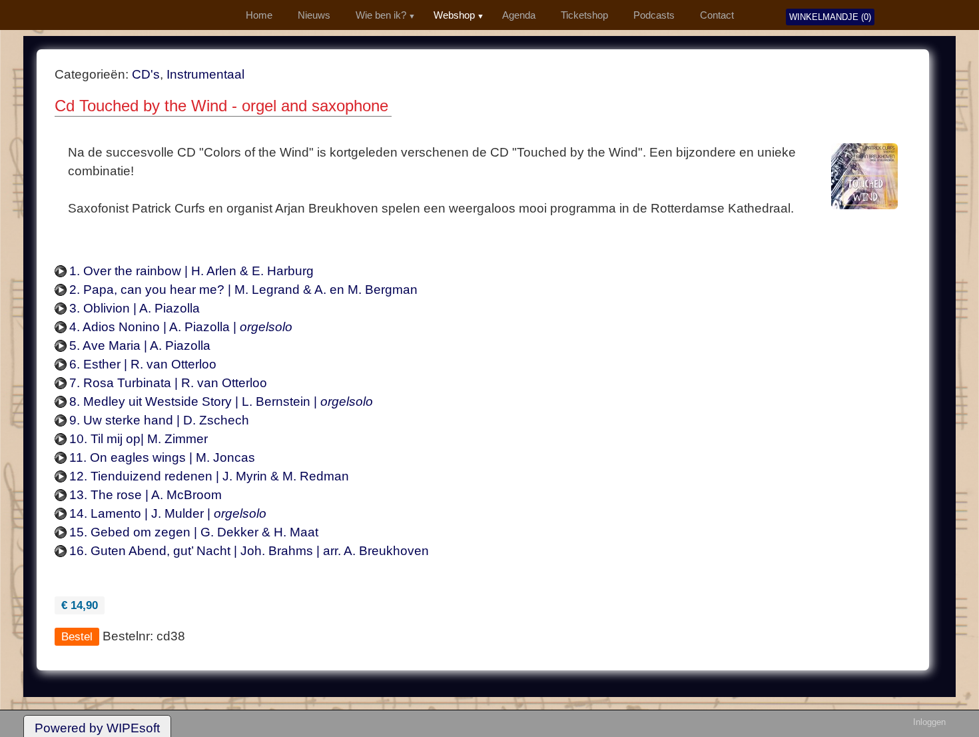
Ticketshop (584, 15)
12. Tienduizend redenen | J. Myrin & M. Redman (209, 476)
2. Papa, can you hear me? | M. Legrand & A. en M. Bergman (243, 290)
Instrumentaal (205, 74)
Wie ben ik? (381, 15)
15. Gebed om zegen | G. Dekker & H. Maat (193, 532)
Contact (717, 15)
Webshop (454, 15)
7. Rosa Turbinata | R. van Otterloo (168, 383)
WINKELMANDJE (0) (830, 17)
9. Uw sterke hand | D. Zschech (159, 420)
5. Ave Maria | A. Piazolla (139, 346)
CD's (146, 74)
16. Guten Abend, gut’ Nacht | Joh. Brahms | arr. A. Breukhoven (249, 551)
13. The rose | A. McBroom (145, 495)
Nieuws (314, 15)
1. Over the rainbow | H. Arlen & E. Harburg (191, 271)
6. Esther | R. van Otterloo (142, 364)
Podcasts (654, 15)
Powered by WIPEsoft (97, 728)
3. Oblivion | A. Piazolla (134, 308)
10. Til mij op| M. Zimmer (138, 439)
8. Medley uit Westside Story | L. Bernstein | (221, 401)
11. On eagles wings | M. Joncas (162, 457)
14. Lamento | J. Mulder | (167, 513)
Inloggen (929, 722)
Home (259, 15)
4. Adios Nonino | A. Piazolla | (180, 327)
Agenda (518, 15)
